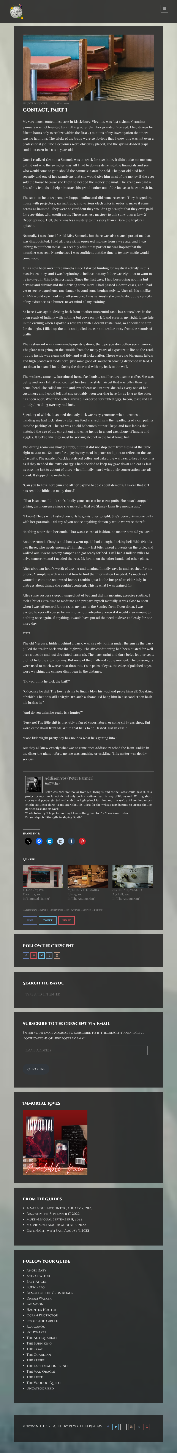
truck (98, 910)
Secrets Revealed (127, 890)
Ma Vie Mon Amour (43, 1225)
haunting (73, 910)
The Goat (35, 1349)
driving (57, 910)
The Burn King (39, 1343)
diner (44, 910)
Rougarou (36, 1326)
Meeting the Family (84, 890)
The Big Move (33, 890)
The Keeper (36, 1360)
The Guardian (39, 1355)
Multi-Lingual (39, 1219)
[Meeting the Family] (88, 876)
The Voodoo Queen (44, 1383)
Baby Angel (36, 1281)
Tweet (47, 920)
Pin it (66, 920)
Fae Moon (35, 1304)
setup (87, 910)
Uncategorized (40, 1388)
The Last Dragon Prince (48, 1366)
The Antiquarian (42, 1338)
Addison (30, 910)
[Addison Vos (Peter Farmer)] (34, 784)
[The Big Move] (43, 876)
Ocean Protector (42, 1315)
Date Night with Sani (45, 1230)
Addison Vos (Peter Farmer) (69, 778)
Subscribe (36, 1069)
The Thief (35, 1377)
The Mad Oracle (41, 1371)
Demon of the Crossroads (50, 1293)
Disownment (38, 1214)
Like (30, 920)
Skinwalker (37, 1332)
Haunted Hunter (35, 103)
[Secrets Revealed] (132, 876)
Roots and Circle (42, 1321)
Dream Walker (39, 1298)
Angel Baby (36, 1270)
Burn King (36, 1287)
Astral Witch (38, 1276)
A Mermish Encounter (46, 1208)
